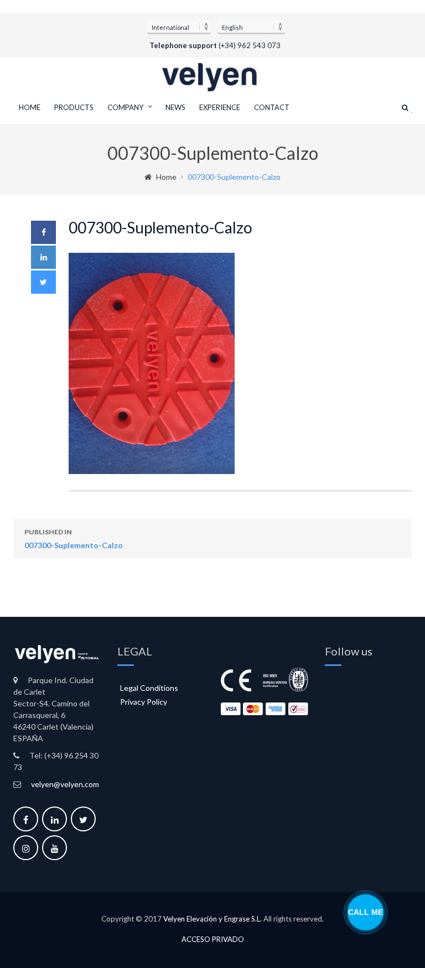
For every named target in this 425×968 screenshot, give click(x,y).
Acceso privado (213, 939)
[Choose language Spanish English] (251, 26)
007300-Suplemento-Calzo (73, 539)
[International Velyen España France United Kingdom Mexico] (179, 26)
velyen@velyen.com (65, 784)
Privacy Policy (143, 701)
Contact (271, 107)
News (175, 107)
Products (74, 107)
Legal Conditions (149, 688)
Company (125, 107)
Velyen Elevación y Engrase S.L (211, 918)
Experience (219, 107)
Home (29, 107)
